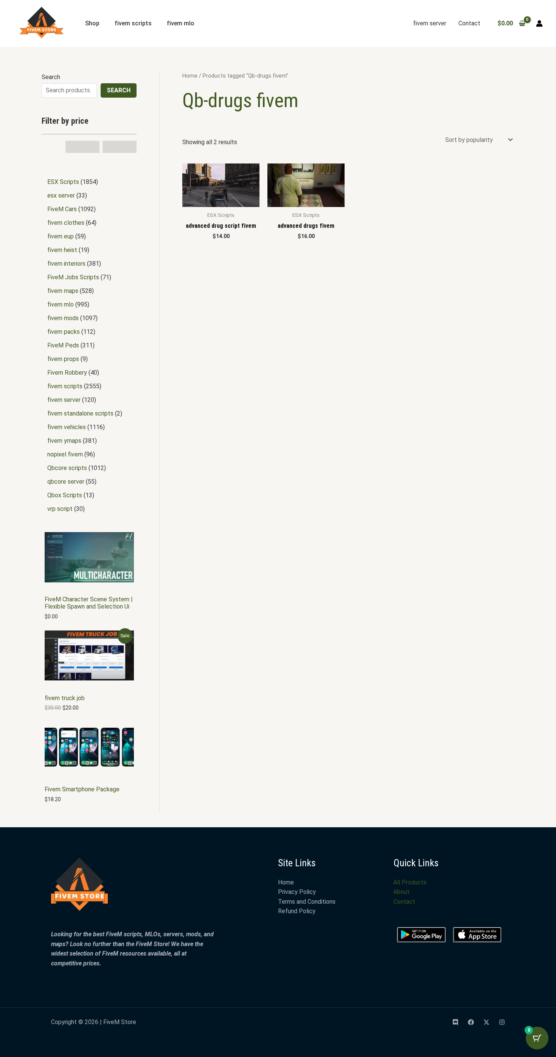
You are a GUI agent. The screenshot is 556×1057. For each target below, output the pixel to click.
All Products (410, 882)
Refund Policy (296, 911)
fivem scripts (133, 23)
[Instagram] (502, 1022)
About (401, 891)
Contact (469, 23)
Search (51, 77)
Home (189, 75)
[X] (486, 1022)
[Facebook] (471, 1022)
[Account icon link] (539, 23)
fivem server (429, 23)
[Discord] (455, 1022)
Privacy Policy (297, 891)
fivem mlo (180, 23)
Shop (92, 23)
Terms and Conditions (306, 901)
